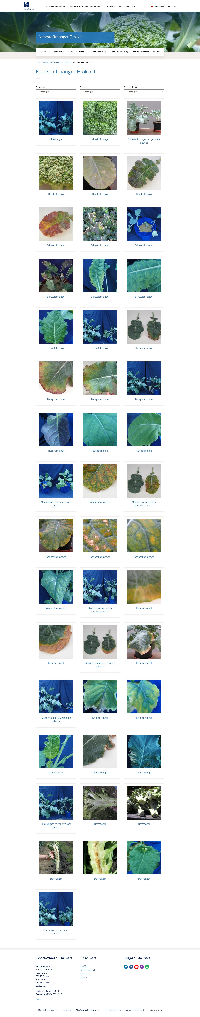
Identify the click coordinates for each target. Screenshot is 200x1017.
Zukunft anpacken (97, 52)
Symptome (40, 87)
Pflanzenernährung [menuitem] (53, 6)
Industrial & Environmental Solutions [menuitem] (84, 6)
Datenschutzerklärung (47, 1010)
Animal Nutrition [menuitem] (114, 6)
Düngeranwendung (119, 52)
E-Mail (38, 999)
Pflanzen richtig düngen (52, 62)
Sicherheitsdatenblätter (135, 1010)
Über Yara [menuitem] (129, 6)
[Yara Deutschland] (29, 6)
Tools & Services (76, 52)
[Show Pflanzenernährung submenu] (64, 7)
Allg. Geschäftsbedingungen (88, 1010)
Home (38, 62)
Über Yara (84, 966)
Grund (82, 87)
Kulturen (43, 52)
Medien (157, 52)
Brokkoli (67, 62)
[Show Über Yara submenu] (135, 7)
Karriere (83, 978)
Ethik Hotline (85, 974)
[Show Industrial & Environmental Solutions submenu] (103, 7)
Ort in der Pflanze (131, 87)
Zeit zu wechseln (141, 52)
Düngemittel (58, 52)
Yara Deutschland (87, 970)
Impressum (66, 1010)
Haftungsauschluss (113, 1010)
